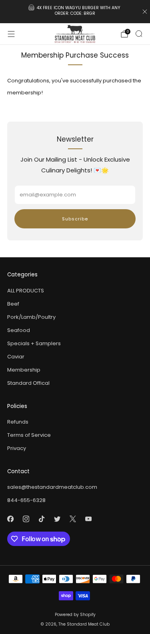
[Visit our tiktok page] (41, 519)
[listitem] (75, 11)
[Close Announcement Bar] (145, 12)
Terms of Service (29, 435)
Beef (13, 304)
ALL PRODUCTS (25, 290)
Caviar (15, 356)
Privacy (16, 448)
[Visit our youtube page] (88, 519)
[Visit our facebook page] (10, 519)
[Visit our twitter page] (57, 519)
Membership (23, 370)
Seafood (18, 330)
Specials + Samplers (34, 343)
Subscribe (75, 219)
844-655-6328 (26, 500)
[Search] (139, 34)
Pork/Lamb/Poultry (31, 317)
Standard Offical (28, 383)
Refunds (17, 422)
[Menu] (11, 34)
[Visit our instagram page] (26, 519)
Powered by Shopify (75, 615)
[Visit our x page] (72, 519)
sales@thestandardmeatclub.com (52, 487)
